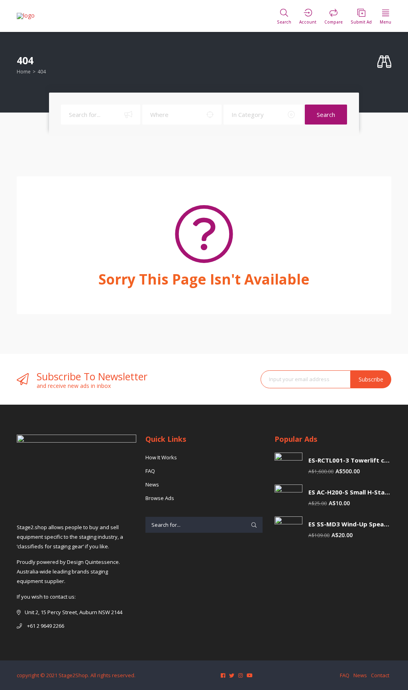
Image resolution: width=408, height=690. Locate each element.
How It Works (161, 457)
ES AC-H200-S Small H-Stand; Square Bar (349, 492)
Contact (380, 675)
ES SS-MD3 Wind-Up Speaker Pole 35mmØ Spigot (349, 524)
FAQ (150, 470)
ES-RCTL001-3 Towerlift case (349, 460)
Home (24, 71)
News (152, 484)
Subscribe (371, 379)
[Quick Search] (384, 62)
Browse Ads (159, 498)
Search (326, 115)
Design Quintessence (93, 561)
